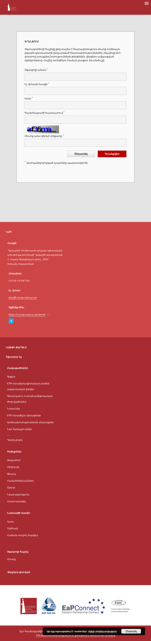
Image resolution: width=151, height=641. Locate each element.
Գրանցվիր (112, 153)
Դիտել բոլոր (15, 440)
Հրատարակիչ (16, 501)
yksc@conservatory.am (23, 297)
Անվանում (13, 460)
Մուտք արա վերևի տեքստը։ (44, 136)
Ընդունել (131, 631)
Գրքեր (11, 376)
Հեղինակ (13, 467)
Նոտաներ (13, 408)
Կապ (10, 521)
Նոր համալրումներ (19, 429)
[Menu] (146, 3)
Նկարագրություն (18, 494)
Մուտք (11, 559)
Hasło (29, 98)
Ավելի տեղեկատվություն (102, 631)
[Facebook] (11, 321)
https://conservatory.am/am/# (27, 314)
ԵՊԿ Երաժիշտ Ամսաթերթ (24, 415)
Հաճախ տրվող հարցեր (22, 535)
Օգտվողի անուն (36, 70)
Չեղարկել (81, 153)
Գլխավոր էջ (14, 356)
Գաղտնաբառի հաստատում (44, 113)
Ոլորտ (11, 487)
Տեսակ (11, 474)
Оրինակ (12, 528)
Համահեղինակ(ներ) (20, 480)
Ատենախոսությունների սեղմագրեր (30, 422)
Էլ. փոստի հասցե (37, 84)
